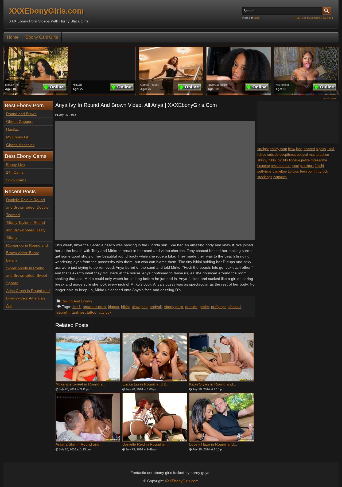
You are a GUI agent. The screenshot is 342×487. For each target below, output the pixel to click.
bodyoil (156, 307)
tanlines (78, 312)
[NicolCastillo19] (238, 94)
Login (256, 18)
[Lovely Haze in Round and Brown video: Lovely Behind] (221, 417)
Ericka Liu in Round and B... (145, 384)
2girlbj (319, 166)
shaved (234, 307)
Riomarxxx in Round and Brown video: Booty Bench (27, 252)
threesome (319, 160)
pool (295, 166)
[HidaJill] (103, 94)
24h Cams (15, 172)
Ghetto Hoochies (20, 145)
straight (63, 312)
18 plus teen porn (301, 171)
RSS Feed (300, 18)
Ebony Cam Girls (42, 37)
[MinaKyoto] (35, 94)
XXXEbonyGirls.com (46, 11)
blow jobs (139, 307)
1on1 (76, 307)
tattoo (91, 312)
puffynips (218, 307)
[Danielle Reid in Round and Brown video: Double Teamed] (154, 417)
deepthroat (287, 155)
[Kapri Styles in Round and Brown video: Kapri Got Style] (221, 357)
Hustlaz (12, 129)
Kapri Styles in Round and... (212, 384)
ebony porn (173, 307)
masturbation (319, 155)
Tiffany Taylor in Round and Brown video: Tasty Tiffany (25, 230)
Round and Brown (21, 114)
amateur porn (94, 307)
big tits (283, 160)
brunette (263, 166)
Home (12, 37)
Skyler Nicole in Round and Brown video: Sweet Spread (26, 275)
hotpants (280, 177)
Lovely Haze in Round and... (213, 444)
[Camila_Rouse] (171, 94)
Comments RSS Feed (320, 18)
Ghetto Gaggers (19, 121)
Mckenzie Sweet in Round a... (81, 384)
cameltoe (280, 171)
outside (191, 307)
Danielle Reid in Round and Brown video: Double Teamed (27, 207)
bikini (125, 307)
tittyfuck (105, 312)
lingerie (294, 160)
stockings (264, 177)
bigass (113, 307)
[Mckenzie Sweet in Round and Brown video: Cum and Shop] (88, 357)
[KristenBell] (306, 94)
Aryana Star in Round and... (79, 444)
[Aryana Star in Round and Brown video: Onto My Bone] (88, 417)
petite (204, 307)
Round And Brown (76, 301)
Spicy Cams (16, 180)
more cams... (331, 98)
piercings (307, 166)
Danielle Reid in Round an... (146, 444)
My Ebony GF (17, 137)
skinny (262, 160)
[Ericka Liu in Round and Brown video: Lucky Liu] (154, 357)
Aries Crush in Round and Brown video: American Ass (28, 298)
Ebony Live (15, 164)
